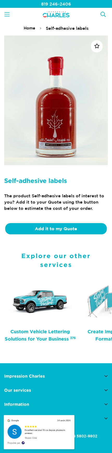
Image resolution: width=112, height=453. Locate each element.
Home (29, 28)
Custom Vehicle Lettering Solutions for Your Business (40, 335)
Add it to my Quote (56, 228)
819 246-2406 (56, 4)
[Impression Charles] (56, 14)
